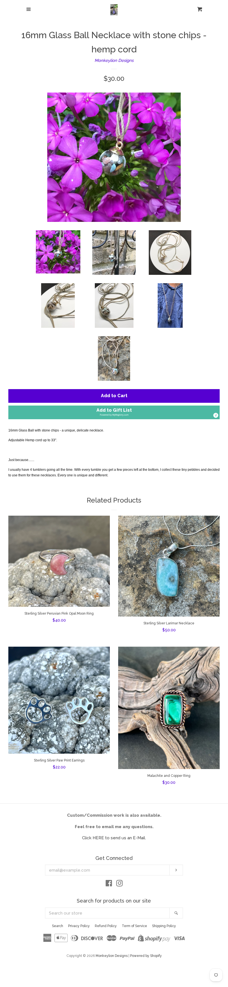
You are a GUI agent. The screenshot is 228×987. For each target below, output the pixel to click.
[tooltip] (215, 415)
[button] (114, 412)
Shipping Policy (164, 926)
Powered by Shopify (146, 956)
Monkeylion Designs (114, 60)
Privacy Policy (79, 926)
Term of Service (134, 926)
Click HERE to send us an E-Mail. (114, 837)
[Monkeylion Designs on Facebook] (108, 884)
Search (57, 926)
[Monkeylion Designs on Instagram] (119, 884)
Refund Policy (106, 926)
